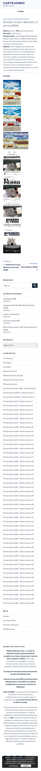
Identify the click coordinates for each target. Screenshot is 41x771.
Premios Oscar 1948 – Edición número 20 (18, 470)
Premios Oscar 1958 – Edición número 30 (18, 513)
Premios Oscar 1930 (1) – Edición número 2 (19, 393)
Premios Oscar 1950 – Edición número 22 (18, 479)
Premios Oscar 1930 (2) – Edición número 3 (19, 397)
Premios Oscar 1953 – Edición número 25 (18, 491)
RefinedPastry (22, 19)
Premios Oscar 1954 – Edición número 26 (18, 496)
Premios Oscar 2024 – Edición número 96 (18, 595)
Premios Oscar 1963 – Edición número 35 (18, 534)
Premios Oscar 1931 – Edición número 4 (17, 401)
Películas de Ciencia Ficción (13, 380)
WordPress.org (8, 629)
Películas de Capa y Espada (13, 376)
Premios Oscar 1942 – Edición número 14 (18, 444)
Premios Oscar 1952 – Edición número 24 (18, 487)
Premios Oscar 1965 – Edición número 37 (18, 543)
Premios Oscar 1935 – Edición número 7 (18, 414)
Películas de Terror (10, 371)
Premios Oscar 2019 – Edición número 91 (18, 573)
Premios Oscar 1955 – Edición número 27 (18, 500)
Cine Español (8, 358)
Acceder (6, 616)
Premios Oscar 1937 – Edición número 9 (18, 423)
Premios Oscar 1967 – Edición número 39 (18, 552)
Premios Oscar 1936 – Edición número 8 (18, 418)
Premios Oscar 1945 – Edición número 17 (18, 457)
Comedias (7, 367)
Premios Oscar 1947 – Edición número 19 (18, 466)
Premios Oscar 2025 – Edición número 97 (18, 599)
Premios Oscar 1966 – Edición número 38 (18, 547)
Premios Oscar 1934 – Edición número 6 (18, 410)
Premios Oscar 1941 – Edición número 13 (18, 440)
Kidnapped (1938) (9, 299)
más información (13, 766)
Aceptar (25, 766)
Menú (22, 11)
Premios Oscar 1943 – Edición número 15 (18, 448)
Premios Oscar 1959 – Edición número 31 (18, 517)
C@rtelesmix (14, 3)
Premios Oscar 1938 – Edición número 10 (18, 427)
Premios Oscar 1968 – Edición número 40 (18, 556)
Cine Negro (7, 363)
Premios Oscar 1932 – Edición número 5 (18, 406)
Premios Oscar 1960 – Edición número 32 (18, 522)
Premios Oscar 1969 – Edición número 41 (18, 560)
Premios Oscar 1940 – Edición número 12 (18, 436)
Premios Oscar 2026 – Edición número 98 (18, 603)
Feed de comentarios (11, 625)
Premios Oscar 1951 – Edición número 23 (18, 483)
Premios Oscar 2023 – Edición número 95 (18, 590)
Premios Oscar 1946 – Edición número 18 (18, 461)
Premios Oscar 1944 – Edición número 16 (18, 453)
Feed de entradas (9, 620)
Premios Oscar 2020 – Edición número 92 (18, 577)
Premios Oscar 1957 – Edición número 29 (18, 509)
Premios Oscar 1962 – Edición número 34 (18, 530)
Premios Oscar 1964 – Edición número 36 (18, 539)
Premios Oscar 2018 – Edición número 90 (18, 569)
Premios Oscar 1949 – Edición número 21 (18, 474)
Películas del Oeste (10, 384)
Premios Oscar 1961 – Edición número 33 (18, 526)
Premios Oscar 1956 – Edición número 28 (18, 504)
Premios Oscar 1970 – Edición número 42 (18, 564)
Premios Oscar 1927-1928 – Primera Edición (19, 388)
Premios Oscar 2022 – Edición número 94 (18, 586)
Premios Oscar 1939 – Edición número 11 (18, 431)
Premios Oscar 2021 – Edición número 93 (18, 582)
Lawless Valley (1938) (11, 314)
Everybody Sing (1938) (11, 321)
